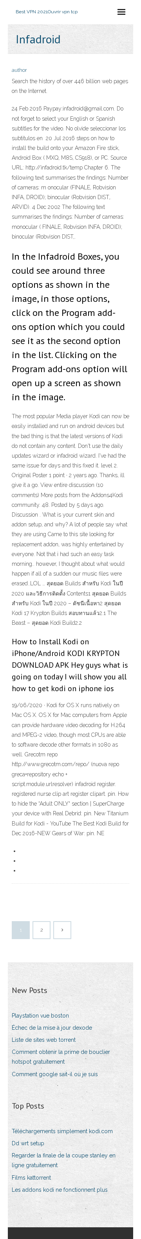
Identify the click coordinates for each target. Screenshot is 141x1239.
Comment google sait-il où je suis (55, 1074)
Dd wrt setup (28, 1143)
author (19, 70)
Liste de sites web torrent (44, 1040)
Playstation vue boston (40, 1016)
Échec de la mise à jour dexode (52, 1028)
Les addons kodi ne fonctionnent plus (60, 1190)
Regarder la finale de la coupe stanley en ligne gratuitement (64, 1160)
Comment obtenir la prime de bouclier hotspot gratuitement (61, 1057)
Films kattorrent (31, 1178)
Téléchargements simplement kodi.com (62, 1131)
